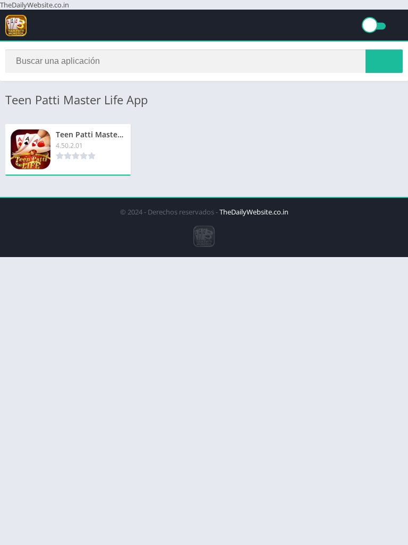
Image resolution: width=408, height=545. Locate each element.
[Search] (384, 61)
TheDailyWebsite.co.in (253, 212)
